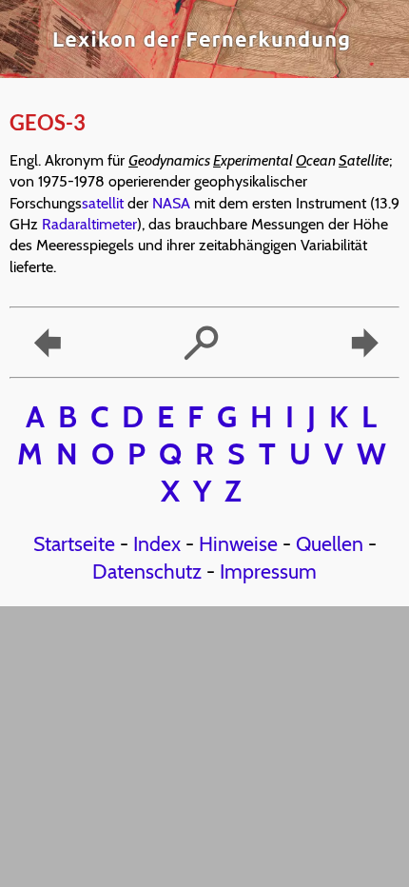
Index (157, 543)
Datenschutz (147, 571)
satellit (103, 203)
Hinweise (238, 543)
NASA (171, 203)
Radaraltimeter (89, 224)
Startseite (74, 543)
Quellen (329, 543)
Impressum (268, 571)
